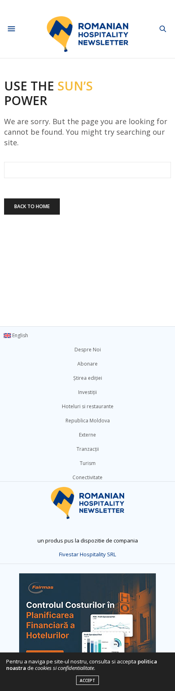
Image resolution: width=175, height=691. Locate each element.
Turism (88, 463)
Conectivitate (87, 477)
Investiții (87, 392)
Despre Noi (87, 349)
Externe (87, 434)
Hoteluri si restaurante (88, 406)
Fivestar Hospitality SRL (87, 554)
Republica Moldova (88, 420)
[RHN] (87, 29)
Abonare (87, 363)
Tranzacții (88, 449)
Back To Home (32, 206)
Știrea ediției (87, 378)
